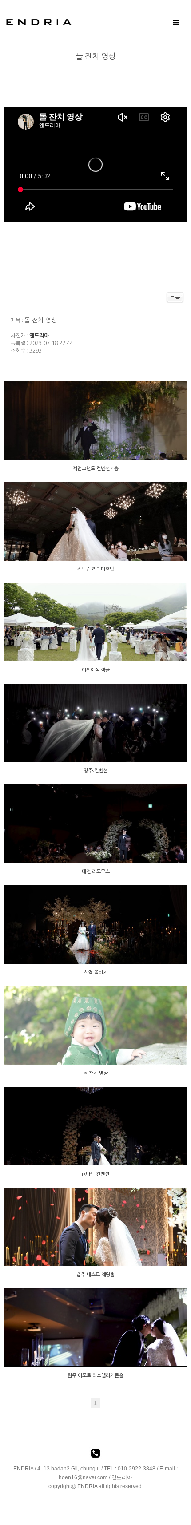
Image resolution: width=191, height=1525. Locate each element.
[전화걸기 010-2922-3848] (95, 1455)
